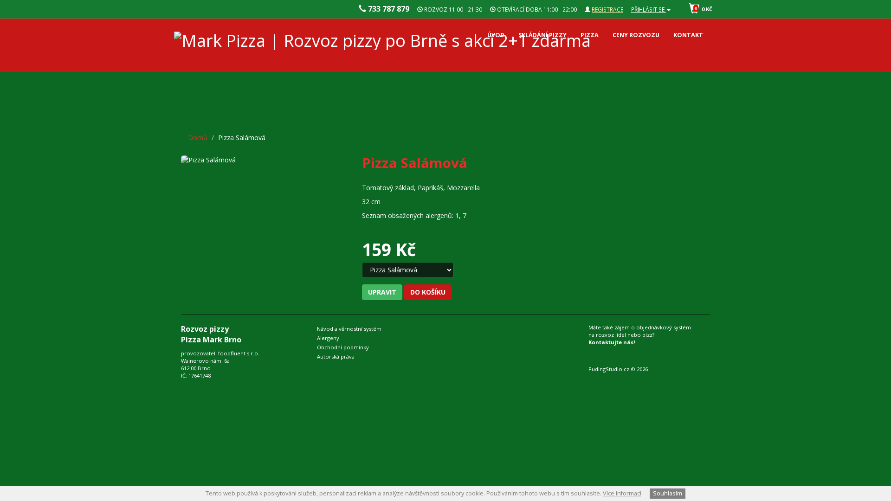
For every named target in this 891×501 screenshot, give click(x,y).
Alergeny (328, 337)
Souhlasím (667, 493)
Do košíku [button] (428, 292)
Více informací (622, 493)
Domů (197, 137)
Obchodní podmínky (343, 347)
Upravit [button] (382, 292)
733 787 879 (387, 9)
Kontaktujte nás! (611, 342)
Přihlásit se (648, 9)
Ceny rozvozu (636, 35)
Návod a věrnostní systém (349, 328)
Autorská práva (336, 356)
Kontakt (688, 35)
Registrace (607, 9)
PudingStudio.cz (608, 369)
